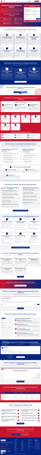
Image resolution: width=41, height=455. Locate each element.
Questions (16, 1)
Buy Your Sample (21, 381)
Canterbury (22, 449)
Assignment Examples (31, 446)
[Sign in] (40, 1)
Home (10, 1)
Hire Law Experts (16, 434)
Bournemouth (22, 446)
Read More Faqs (21, 423)
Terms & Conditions (30, 443)
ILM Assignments (37, 446)
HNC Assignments (37, 445)
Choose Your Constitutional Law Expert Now (21, 210)
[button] (13, 1)
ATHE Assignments (37, 448)
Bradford (22, 445)
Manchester (22, 447)
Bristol (15, 444)
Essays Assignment (3, 222)
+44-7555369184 (25, 434)
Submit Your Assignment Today (21, 81)
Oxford (15, 447)
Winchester (22, 444)
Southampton (16, 448)
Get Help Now (21, 276)
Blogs (22, 1)
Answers (20, 1)
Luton (15, 449)
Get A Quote (36, 1)
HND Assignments (37, 443)
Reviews (28, 1)
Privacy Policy (30, 442)
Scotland (22, 448)
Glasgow (15, 446)
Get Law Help (17, 92)
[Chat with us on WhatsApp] (3, 453)
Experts (25, 1)
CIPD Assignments (37, 444)
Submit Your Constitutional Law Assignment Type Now (21, 247)
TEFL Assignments (37, 447)
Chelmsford (16, 445)
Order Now (24, 92)
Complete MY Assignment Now (21, 285)
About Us (29, 441)
